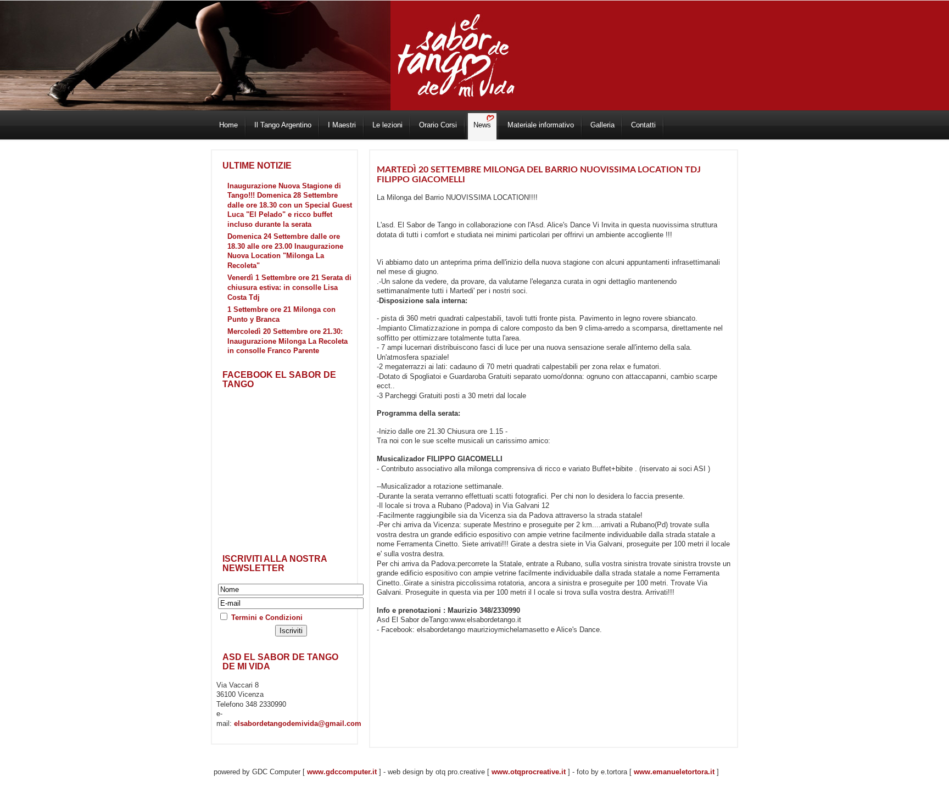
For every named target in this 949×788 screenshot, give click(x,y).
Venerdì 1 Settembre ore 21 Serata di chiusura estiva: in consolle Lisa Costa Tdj (289, 287)
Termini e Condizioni (267, 617)
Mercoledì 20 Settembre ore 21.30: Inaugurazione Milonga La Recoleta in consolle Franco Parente (287, 341)
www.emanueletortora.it (674, 772)
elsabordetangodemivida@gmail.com (297, 723)
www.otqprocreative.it (529, 772)
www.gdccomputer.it (342, 772)
